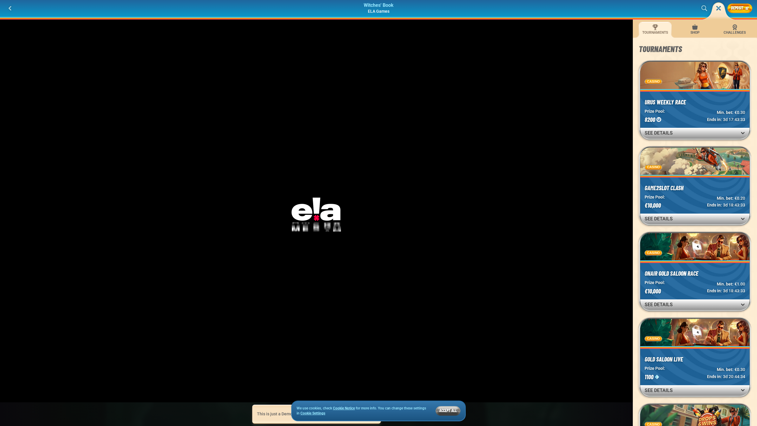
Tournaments (655, 32)
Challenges (735, 32)
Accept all (448, 410)
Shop (695, 32)
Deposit (737, 7)
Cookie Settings (312, 413)
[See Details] (742, 133)
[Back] (10, 8)
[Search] (704, 8)
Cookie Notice (344, 408)
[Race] (718, 8)
